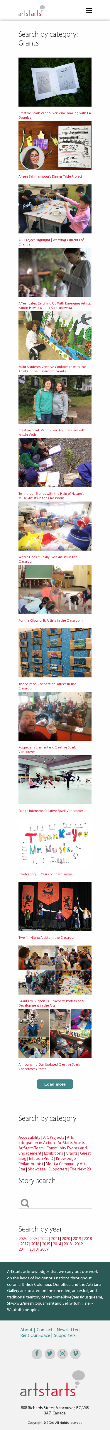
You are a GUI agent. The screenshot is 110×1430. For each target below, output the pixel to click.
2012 (79, 1244)
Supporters (57, 1169)
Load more (55, 1084)
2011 (22, 1249)
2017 (24, 1244)
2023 (33, 1239)
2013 (68, 1244)
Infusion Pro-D (41, 1159)
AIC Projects (53, 1137)
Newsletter (68, 1330)
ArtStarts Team (31, 1148)
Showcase (37, 1169)
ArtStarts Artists (71, 1143)
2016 (35, 1244)
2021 (55, 1239)
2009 (44, 1249)
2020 (66, 1239)
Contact (45, 1330)
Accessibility (29, 1137)
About (26, 1330)
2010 (33, 1249)
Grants (71, 1153)
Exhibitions (53, 1153)
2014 (57, 1244)
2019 (77, 1239)
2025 (22, 1239)
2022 (44, 1239)
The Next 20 (80, 1169)
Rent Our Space (35, 1335)
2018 (88, 1239)
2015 (46, 1244)
